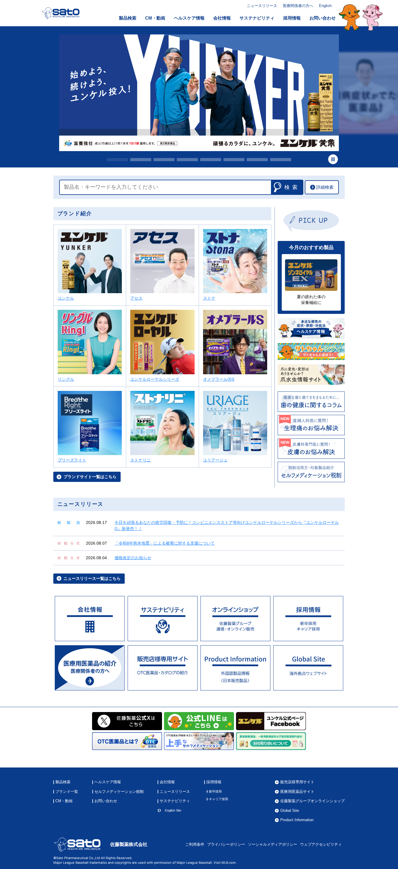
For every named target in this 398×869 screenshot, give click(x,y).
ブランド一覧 (66, 792)
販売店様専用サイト (297, 782)
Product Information (297, 820)
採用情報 (292, 18)
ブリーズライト (72, 460)
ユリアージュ (215, 460)
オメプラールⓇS (218, 379)
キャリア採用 (218, 799)
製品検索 (127, 18)
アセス (136, 298)
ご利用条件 (194, 844)
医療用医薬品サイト (297, 792)
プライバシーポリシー (226, 844)
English (325, 6)
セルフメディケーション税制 (119, 792)
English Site (173, 810)
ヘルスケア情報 (189, 18)
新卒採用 (215, 791)
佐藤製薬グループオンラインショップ (312, 801)
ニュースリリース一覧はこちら (92, 578)
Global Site (289, 811)
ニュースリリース (262, 6)
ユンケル (66, 298)
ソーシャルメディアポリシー (272, 844)
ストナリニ (140, 460)
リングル (66, 379)
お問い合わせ (322, 18)
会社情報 (222, 18)
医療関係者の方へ (298, 6)
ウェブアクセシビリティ (321, 844)
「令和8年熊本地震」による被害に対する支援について (165, 543)
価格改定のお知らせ (133, 557)
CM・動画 (155, 18)
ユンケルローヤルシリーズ (154, 379)
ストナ (209, 298)
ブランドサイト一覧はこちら (90, 476)
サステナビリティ (256, 18)
